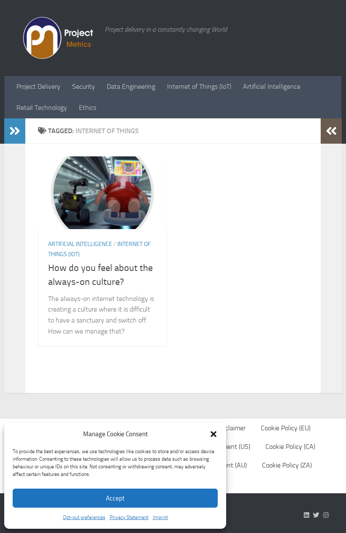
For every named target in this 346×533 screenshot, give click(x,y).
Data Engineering (131, 86)
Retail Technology (41, 108)
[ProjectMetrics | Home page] (56, 38)
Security (83, 86)
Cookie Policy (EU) (286, 428)
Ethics (87, 108)
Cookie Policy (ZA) (287, 465)
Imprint (160, 517)
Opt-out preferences (84, 517)
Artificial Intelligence (271, 86)
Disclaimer (231, 428)
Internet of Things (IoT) (199, 86)
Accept (115, 498)
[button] (213, 434)
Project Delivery (38, 86)
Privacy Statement (129, 517)
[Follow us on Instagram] (326, 515)
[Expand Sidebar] (14, 131)
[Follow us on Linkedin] (306, 515)
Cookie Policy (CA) (290, 447)
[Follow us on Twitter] (316, 515)
